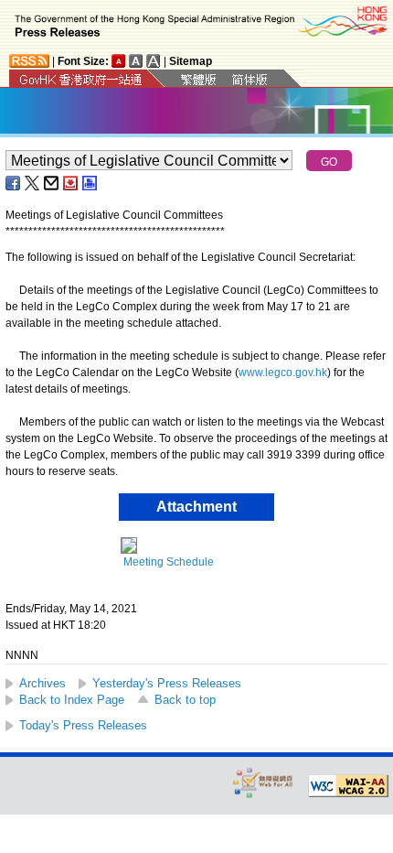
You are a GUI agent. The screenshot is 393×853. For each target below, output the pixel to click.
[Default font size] (119, 61)
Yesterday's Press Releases (166, 683)
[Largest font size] (153, 61)
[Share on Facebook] (13, 183)
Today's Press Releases (83, 725)
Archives (42, 683)
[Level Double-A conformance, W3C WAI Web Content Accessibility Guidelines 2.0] (348, 786)
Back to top (185, 700)
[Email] (52, 183)
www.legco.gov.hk (283, 372)
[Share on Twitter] (33, 183)
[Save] (71, 183)
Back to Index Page (71, 700)
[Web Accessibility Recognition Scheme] (263, 782)
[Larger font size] (136, 61)
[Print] (90, 183)
